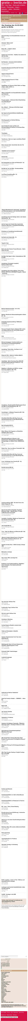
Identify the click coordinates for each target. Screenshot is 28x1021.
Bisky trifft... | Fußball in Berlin (9, 48)
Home (3, 19)
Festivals (3, 974)
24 (1, 965)
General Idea (4, 156)
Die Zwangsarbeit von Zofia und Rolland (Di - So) (13, 162)
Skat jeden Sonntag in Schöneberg (10, 844)
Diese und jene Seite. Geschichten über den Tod (13, 144)
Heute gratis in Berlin (19, 5)
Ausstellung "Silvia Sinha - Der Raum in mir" (12, 349)
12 (3, 963)
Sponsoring (21, 1012)
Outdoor (3, 996)
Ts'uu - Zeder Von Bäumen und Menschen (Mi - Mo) (13, 531)
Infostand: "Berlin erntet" (7, 43)
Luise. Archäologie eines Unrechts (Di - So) (12, 461)
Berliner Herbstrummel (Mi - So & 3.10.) (11, 308)
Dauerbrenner (5, 11)
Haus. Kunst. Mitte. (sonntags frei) (9, 557)
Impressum (3, 1014)
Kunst (2, 980)
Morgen (3, 7)
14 (6, 963)
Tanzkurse (3, 1001)
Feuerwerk (3, 977)
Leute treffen (4, 990)
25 (2, 965)
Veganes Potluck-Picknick (8, 73)
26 (3, 965)
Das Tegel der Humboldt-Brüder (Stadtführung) (12, 113)
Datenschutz (9, 1014)
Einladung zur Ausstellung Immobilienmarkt (12, 231)
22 (7, 964)
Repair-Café (4, 705)
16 (8, 963)
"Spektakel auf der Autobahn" (8, 150)
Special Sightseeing (5, 972)
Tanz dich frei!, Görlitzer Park (8, 601)
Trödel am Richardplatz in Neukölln (10, 631)
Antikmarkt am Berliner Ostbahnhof (10, 692)
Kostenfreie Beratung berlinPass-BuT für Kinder (13, 67)
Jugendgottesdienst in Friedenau (9, 838)
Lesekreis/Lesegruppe (7, 657)
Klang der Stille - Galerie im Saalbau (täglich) (12, 355)
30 (8, 965)
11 (2, 963)
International (4, 986)
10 (1, 963)
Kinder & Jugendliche (5, 991)
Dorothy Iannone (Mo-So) (7, 467)
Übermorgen (10, 7)
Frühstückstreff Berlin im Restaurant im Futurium (13, 800)
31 (1, 967)
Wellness (3, 992)
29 (7, 965)
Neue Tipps (8, 5)
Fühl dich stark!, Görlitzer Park (9, 613)
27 (5, 965)
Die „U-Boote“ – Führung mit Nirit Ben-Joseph (12, 107)
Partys (2, 999)
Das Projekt (3, 1012)
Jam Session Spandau (7, 711)
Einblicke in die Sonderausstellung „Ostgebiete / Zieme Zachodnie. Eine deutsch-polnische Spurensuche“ (13, 565)
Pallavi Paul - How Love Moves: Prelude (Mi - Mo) (13, 448)
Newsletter (16, 9)
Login (25, 12)
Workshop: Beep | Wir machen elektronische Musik (13, 826)
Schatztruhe (3, 993)
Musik (2, 987)
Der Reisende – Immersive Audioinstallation (12, 61)
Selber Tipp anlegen (5, 12)
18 (2, 964)
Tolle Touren (3, 973)
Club (3, 336)
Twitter (23, 13)
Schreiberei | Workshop (7, 619)
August (17, 7)
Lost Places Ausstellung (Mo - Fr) (9, 174)
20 (5, 964)
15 (7, 963)
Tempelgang (4, 133)
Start (2, 5)
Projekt (12, 12)
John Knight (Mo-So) (6, 525)
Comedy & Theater (5, 984)
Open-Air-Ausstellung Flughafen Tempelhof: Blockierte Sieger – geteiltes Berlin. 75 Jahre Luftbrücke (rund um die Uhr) (12, 511)
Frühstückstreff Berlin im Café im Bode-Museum (13, 794)
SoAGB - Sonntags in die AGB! (9, 894)
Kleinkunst (3, 985)
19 (3, 964)
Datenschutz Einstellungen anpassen (9, 1017)
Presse (8, 1012)
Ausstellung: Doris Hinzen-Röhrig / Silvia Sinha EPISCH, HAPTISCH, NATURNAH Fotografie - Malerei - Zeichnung (14, 272)
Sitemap (15, 1014)
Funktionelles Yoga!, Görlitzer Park (10, 607)
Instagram (20, 13)
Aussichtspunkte (5, 976)
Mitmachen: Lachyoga (7, 551)
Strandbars (3, 995)
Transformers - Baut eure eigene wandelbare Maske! (13, 139)
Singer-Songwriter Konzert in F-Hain (10, 79)
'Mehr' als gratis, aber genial (7, 1002)
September (4, 9)
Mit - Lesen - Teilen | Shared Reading (10, 806)
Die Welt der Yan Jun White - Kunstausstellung (12, 168)
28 (6, 965)
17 (1, 964)
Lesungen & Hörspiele (6, 981)
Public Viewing (4, 983)
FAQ (16, 12)
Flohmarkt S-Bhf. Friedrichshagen (9, 651)
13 (5, 963)
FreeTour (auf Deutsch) (7, 788)
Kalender (7, 19)
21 (6, 964)
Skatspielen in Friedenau (7, 717)
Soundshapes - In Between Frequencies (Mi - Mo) (13, 412)
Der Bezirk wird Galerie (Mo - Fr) (9, 237)
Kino (2, 978)
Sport (2, 998)
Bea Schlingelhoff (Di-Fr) (7, 425)
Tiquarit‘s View (5, 243)
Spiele (2, 997)
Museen (3, 979)
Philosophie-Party (6, 832)
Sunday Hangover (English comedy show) (11, 625)
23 (8, 964)
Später (10, 9)
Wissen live (3, 989)
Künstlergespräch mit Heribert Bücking (11, 120)
